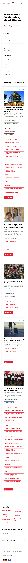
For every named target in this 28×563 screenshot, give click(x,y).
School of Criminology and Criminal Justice (13, 180)
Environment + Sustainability (11, 123)
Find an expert (17, 515)
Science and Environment (11, 484)
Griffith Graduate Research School (13, 428)
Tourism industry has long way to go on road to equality (14, 339)
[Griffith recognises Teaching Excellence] (14, 271)
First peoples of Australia (7, 555)
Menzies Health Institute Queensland (13, 164)
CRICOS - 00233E (6, 551)
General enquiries (6, 519)
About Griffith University (5, 515)
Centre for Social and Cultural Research (12, 143)
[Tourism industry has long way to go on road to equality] (14, 329)
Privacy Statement (6, 547)
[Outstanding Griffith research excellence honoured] (14, 378)
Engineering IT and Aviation (11, 423)
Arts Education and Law (10, 137)
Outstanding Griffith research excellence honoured (13, 389)
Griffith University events (6, 511)
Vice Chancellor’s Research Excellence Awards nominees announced (13, 109)
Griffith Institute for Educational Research (12, 153)
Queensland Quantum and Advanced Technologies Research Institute (13, 454)
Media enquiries (17, 511)
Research (7, 174)
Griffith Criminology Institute (12, 149)
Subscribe (4, 522)
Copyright (14, 547)
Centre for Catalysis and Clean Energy (14, 410)
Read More (9, 197)
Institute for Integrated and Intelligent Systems (14, 440)
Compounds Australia (10, 420)
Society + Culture (9, 134)
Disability (7, 146)
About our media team (18, 519)
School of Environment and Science (13, 467)
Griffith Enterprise (9, 244)
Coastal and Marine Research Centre (13, 417)
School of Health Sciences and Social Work (13, 189)
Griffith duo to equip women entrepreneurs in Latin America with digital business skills (13, 226)
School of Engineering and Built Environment (12, 185)
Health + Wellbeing (9, 126)
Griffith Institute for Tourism (11, 156)
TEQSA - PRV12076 (17, 551)
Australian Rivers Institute (11, 139)
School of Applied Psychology (12, 177)
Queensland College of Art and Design (14, 167)
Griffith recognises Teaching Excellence (13, 282)
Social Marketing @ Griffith (11, 192)
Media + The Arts (9, 128)
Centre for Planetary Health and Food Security (13, 414)
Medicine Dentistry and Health (12, 443)
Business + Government (10, 120)
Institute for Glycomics (10, 161)
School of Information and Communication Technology (11, 475)
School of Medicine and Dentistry (12, 478)
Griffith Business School (17, 146)
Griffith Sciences (9, 159)
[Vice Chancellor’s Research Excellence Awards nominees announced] (14, 98)
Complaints (22, 547)
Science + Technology (10, 131)
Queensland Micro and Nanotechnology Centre (10, 171)
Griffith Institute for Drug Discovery (13, 431)
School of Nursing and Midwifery (12, 481)
